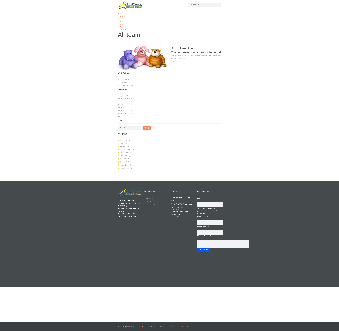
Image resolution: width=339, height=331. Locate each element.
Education (123, 79)
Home (120, 13)
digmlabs (181, 203)
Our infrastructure (151, 205)
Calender (121, 21)
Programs (121, 16)
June (123, 156)
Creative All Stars (139, 327)
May (123, 159)
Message (204, 236)
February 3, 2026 (175, 216)
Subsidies (149, 201)
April (123, 140)
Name (203, 216)
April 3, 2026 (174, 203)
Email (199, 198)
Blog (119, 27)
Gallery (120, 24)
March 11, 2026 (175, 210)
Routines (121, 19)
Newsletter (124, 82)
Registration (150, 198)
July (123, 153)
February (125, 146)
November (125, 149)
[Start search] (218, 5)
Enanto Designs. (187, 327)
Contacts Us (122, 29)
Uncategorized (125, 85)
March (124, 143)
